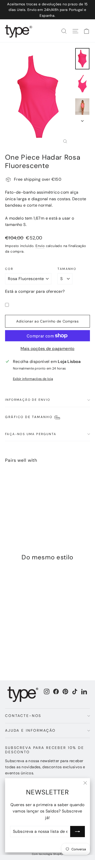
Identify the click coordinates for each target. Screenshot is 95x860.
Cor (9, 269)
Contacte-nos (23, 715)
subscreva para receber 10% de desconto (44, 749)
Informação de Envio (27, 400)
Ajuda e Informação (30, 730)
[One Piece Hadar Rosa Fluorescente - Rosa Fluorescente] (8, 517)
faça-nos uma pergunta (30, 434)
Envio (40, 246)
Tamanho (67, 269)
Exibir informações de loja (33, 379)
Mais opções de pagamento (47, 348)
